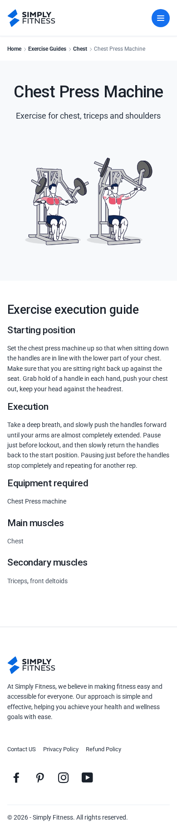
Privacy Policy (61, 749)
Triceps (17, 581)
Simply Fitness (53, 817)
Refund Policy (103, 749)
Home (14, 49)
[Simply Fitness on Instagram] (63, 777)
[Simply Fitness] (31, 665)
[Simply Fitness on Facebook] (16, 777)
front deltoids (49, 581)
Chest (80, 49)
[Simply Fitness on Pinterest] (40, 777)
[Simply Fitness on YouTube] (87, 777)
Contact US (21, 749)
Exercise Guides (47, 49)
